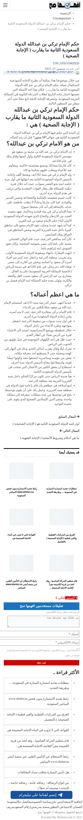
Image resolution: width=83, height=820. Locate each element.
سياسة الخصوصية (39, 801)
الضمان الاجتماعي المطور (66, 807)
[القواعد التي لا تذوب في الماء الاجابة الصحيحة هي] (21, 517)
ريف (9, 807)
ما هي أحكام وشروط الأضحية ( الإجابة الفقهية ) (49, 438)
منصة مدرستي (40, 807)
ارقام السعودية (21, 807)
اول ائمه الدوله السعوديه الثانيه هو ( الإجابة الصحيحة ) (46, 423)
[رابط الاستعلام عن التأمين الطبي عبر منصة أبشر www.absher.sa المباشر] (21, 563)
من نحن (56, 801)
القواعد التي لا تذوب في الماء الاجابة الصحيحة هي (38, 730)
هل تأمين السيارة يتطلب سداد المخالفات (43, 772)
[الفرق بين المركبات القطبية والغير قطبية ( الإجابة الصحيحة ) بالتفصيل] (61, 517)
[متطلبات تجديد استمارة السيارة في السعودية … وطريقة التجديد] (61, 471)
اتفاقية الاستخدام (71, 801)
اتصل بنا (23, 801)
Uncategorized (66, 63)
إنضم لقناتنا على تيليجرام (37, 795)
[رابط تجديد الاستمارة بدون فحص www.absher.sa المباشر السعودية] (21, 471)
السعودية (12, 801)
